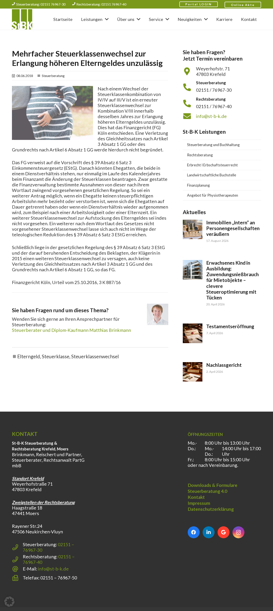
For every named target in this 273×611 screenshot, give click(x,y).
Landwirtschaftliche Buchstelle (211, 175)
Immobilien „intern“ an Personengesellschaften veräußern (233, 228)
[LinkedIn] (209, 532)
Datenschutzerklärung (211, 509)
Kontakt (196, 497)
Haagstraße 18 (27, 508)
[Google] (223, 532)
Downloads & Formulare (212, 485)
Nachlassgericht (224, 365)
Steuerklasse (55, 356)
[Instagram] (238, 532)
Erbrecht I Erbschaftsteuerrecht (212, 165)
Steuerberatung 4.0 (207, 491)
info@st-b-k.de (211, 116)
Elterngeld (28, 356)
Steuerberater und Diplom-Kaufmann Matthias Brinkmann (71, 330)
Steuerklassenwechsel (95, 356)
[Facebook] (194, 532)
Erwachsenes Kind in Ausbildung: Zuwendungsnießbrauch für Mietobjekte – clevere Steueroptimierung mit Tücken (232, 280)
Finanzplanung (198, 185)
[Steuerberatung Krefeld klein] (22, 19)
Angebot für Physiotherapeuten (212, 195)
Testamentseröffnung (230, 326)
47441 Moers (25, 513)
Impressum (199, 503)
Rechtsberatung (200, 155)
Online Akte (243, 5)
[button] (107, 19)
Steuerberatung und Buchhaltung (213, 144)
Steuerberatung (53, 76)
